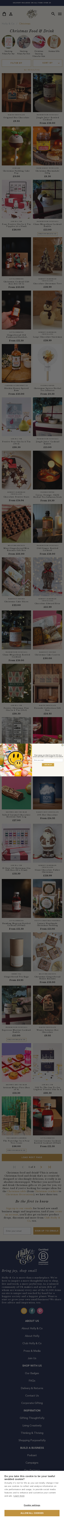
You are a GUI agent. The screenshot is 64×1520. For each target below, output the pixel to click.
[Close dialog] (62, 745)
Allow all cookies (32, 1513)
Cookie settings (32, 1505)
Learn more (19, 1496)
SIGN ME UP (48, 764)
